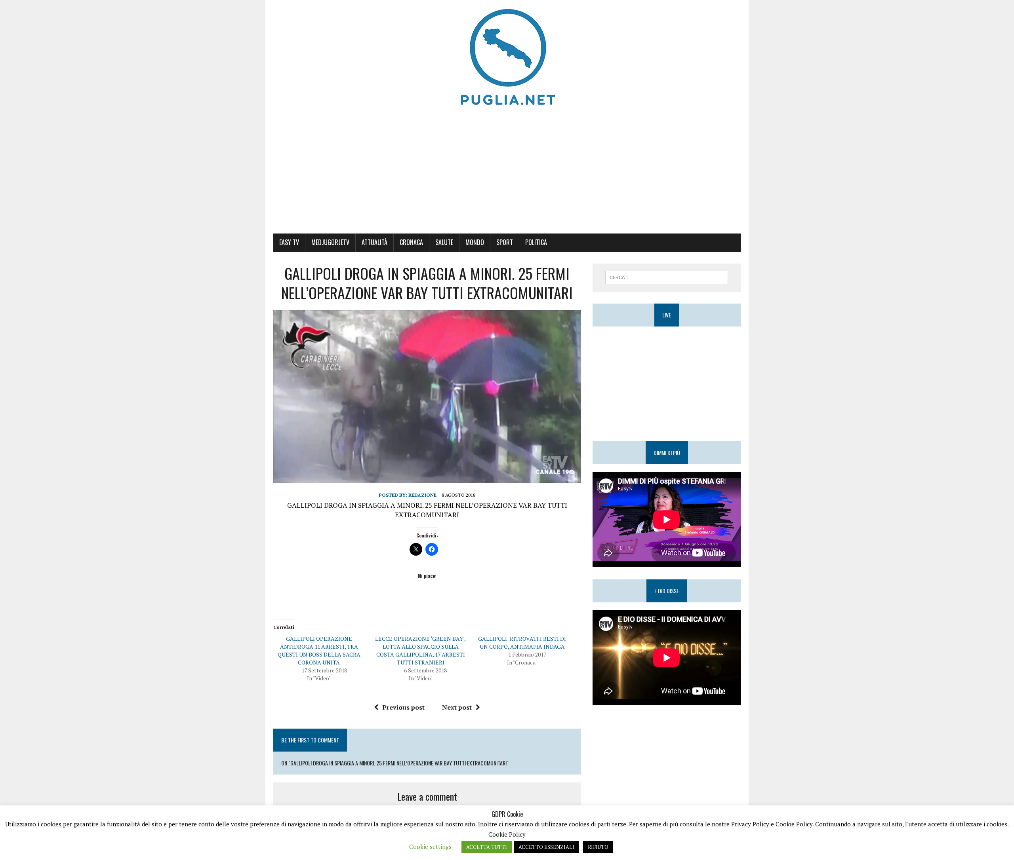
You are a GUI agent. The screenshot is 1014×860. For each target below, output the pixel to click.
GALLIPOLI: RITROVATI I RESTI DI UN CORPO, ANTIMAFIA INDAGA (522, 642)
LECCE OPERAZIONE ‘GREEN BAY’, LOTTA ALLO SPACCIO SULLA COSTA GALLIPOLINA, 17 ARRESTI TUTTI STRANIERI (420, 650)
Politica (536, 242)
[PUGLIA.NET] (507, 57)
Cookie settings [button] (430, 847)
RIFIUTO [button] (598, 847)
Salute (444, 242)
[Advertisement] (507, 174)
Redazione (422, 495)
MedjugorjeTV (330, 242)
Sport (504, 242)
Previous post (403, 707)
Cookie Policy (507, 834)
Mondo (474, 242)
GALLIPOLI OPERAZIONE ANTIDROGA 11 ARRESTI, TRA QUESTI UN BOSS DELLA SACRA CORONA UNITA (319, 650)
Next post (457, 707)
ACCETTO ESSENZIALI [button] (546, 847)
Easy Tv (289, 242)
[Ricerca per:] (666, 276)
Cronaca (411, 242)
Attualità (374, 242)
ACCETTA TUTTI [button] (486, 847)
